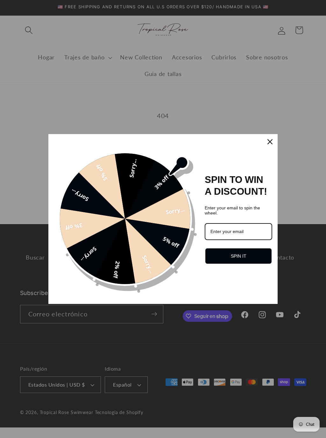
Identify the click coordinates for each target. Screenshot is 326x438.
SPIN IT (238, 256)
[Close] (270, 141)
